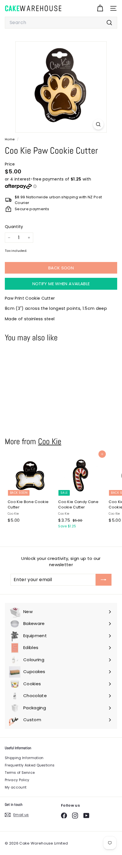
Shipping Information (24, 757)
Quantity (14, 226)
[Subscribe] (104, 580)
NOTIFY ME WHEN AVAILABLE (61, 284)
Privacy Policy (17, 779)
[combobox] (61, 23)
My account (15, 787)
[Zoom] (98, 124)
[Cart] (100, 8)
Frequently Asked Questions (29, 765)
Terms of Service (20, 772)
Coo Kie (49, 441)
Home (10, 139)
